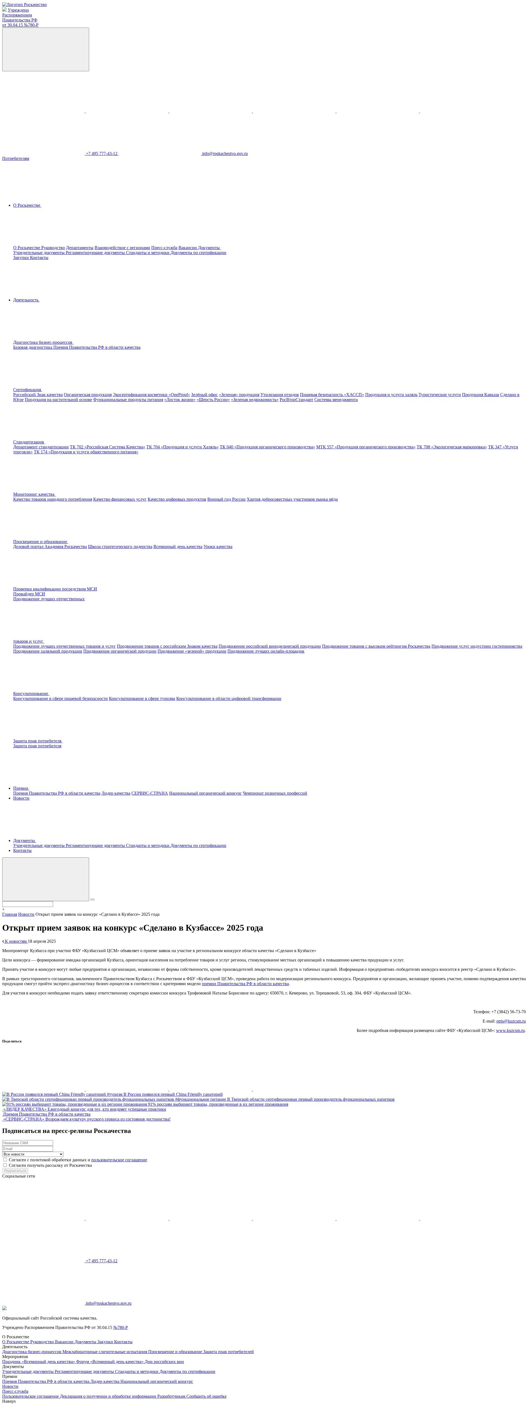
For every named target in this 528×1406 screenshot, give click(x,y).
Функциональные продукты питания (128, 399)
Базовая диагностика (33, 347)
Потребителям (15, 158)
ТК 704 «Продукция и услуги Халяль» (182, 447)
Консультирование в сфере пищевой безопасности (60, 698)
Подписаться (15, 1171)
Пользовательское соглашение (31, 1396)
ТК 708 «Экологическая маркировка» (452, 447)
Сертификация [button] (27, 389)
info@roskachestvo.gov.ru (225, 153)
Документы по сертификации (198, 252)
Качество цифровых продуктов (177, 499)
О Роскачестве (27, 247)
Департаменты (80, 247)
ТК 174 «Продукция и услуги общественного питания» (86, 451)
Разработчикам (171, 1396)
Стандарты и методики (148, 252)
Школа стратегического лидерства (120, 546)
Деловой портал (29, 546)
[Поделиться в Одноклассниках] (127, 1089)
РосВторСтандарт (296, 399)
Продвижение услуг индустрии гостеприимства (476, 646)
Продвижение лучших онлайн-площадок (265, 651)
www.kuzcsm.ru (510, 1030)
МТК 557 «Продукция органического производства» (366, 447)
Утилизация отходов (279, 394)
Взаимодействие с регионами (122, 247)
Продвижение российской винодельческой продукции (270, 646)
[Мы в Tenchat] (378, 111)
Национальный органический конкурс (205, 793)
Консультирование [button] (31, 693)
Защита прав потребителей (228, 1351)
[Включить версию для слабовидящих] (45, 49)
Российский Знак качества (38, 394)
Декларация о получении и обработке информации (108, 1396)
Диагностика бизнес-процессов (32, 1351)
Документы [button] (209, 247)
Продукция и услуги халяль (391, 394)
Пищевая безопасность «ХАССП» (332, 394)
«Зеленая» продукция (239, 394)
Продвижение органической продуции (119, 651)
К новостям (16, 941)
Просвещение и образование (175, 1351)
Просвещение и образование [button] (40, 541)
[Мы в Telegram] (211, 111)
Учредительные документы (39, 252)
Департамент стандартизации (41, 447)
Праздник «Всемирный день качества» (39, 1361)
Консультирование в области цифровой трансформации (228, 698)
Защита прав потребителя (37, 745)
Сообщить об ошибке (206, 1396)
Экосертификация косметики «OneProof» (151, 394)
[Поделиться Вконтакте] (44, 1089)
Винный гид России (226, 499)
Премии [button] (21, 788)
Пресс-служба (164, 247)
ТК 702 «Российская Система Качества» (107, 447)
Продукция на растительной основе (58, 399)
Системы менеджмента (336, 399)
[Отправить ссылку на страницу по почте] (294, 1089)
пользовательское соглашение (119, 1159)
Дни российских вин (164, 1361)
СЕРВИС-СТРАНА (149, 793)
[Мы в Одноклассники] (127, 111)
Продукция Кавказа (480, 394)
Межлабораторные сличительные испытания (105, 1351)
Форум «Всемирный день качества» (110, 1361)
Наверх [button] (9, 1401)
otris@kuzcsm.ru (511, 1021)
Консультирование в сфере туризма (142, 698)
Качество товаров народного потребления (52, 499)
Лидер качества (115, 793)
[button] (84, 342)
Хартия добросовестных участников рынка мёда (292, 499)
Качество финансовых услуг (120, 499)
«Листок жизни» (180, 399)
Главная (9, 914)
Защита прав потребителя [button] (37, 741)
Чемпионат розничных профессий (275, 793)
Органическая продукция (88, 394)
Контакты (39, 257)
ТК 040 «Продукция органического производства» (267, 447)
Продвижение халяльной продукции (47, 651)
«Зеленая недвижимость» (255, 399)
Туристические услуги (440, 394)
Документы (86, 1341)
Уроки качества (218, 546)
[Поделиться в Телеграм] (211, 1089)
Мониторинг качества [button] (34, 494)
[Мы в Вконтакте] (44, 111)
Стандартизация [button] (29, 442)
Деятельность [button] (26, 300)
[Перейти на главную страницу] (24, 4)
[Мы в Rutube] (461, 111)
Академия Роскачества (66, 546)
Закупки (21, 257)
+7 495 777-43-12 (102, 153)
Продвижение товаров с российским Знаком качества (167, 646)
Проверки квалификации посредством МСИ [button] (55, 589)
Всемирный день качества (177, 546)
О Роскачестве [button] (27, 205)
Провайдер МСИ (29, 594)
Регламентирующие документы (96, 252)
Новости (21, 798)
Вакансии (188, 247)
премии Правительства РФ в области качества (245, 983)
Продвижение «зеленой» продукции (192, 651)
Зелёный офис (204, 394)
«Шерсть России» (213, 399)
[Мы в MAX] (295, 111)
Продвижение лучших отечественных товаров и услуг (64, 646)
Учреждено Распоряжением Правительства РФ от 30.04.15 (20, 17)
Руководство (53, 247)
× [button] (3, 909)
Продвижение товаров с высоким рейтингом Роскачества (376, 646)
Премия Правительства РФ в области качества (97, 347)
